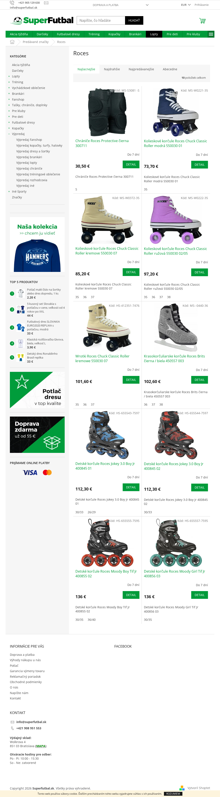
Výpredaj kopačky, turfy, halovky (39, 145)
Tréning (17, 82)
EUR (184, 5)
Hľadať (134, 20)
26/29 (92, 512)
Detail (131, 164)
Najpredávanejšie (141, 69)
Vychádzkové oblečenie (28, 88)
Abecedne (170, 69)
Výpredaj (18, 134)
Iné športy (19, 191)
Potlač (14, 666)
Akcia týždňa (21, 65)
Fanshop (18, 99)
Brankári (18, 94)
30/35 (79, 620)
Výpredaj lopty (26, 163)
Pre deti (17, 117)
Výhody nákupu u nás (25, 660)
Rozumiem (173, 793)
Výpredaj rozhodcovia (31, 180)
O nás (14, 687)
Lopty (16, 76)
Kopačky (18, 128)
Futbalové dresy (23, 122)
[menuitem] (19, 34)
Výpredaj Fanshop (29, 140)
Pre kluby (18, 111)
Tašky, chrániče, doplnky (29, 105)
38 (169, 297)
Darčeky (17, 71)
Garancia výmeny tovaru (27, 671)
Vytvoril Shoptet (199, 788)
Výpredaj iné (25, 186)
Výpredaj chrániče (29, 168)
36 (85, 297)
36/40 (92, 620)
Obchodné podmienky (26, 682)
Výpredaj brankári (29, 157)
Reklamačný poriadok (25, 676)
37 (92, 297)
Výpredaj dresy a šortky (33, 151)
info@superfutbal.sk (31, 722)
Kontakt (15, 698)
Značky (17, 197)
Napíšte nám (19, 693)
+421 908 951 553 (28, 728)
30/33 (79, 512)
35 (145, 189)
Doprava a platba (105, 5)
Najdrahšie (112, 69)
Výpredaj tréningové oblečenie (38, 174)
